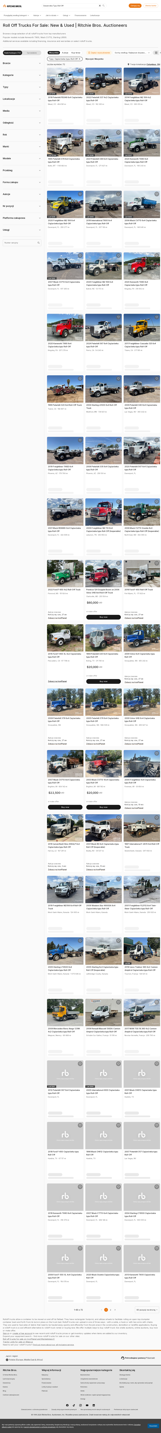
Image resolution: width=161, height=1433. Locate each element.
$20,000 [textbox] (92, 667)
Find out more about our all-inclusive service (53, 1345)
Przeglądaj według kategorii (15, 15)
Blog (4, 1391)
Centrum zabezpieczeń (11, 1395)
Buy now (103, 617)
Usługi (65, 15)
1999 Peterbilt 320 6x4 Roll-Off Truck (65, 405)
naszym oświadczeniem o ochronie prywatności (40, 1427)
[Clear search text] (99, 5)
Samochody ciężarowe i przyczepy (92, 1383)
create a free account (22, 1333)
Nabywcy (45, 1375)
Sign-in (6, 1333)
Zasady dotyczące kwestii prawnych (64, 1410)
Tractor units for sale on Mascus (18, 1342)
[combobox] (132, 53)
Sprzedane (32, 53)
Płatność (45, 1391)
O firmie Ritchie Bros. (10, 1375)
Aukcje (36, 15)
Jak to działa (51, 15)
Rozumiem (153, 1426)
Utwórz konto (150, 6)
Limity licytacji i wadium (50, 1387)
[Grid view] (156, 53)
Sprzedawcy (46, 1379)
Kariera (5, 1387)
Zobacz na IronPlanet (57, 618)
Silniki (82, 1391)
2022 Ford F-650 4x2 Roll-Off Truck (64, 589)
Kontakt (151, 1358)
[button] (99, 53)
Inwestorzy (6, 1383)
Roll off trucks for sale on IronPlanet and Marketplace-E (29, 1339)
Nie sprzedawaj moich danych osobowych (95, 1410)
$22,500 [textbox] (54, 792)
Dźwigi (82, 1399)
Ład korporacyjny (9, 1379)
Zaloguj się (135, 6)
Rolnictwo (83, 1387)
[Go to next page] (115, 1310)
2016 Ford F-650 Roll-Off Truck (139, 589)
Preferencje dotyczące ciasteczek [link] (126, 1410)
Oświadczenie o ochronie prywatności (34, 1410)
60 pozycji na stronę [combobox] (146, 1310)
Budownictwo (85, 1375)
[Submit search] (103, 5)
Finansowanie (80, 15)
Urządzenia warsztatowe (89, 1379)
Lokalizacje (95, 15)
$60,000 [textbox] (92, 602)
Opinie (121, 1387)
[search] (38, 242)
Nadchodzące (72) (12, 53)
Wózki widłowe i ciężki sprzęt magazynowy (95, 1395)
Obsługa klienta (124, 1375)
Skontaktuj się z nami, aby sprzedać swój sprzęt (136, 1383)
